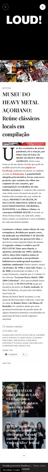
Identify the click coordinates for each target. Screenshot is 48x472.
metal (32, 335)
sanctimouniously (33, 343)
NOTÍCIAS (6, 88)
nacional (8, 340)
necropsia (20, 340)
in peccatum (22, 335)
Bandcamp (18, 173)
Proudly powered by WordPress (16, 466)
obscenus (32, 340)
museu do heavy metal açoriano (26, 338)
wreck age (25, 346)
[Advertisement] (24, 40)
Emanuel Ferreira (14, 327)
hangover (9, 335)
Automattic (25, 469)
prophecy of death (13, 343)
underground (11, 346)
